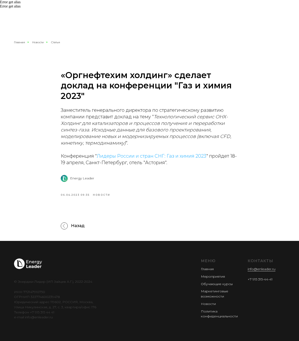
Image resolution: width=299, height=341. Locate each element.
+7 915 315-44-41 (260, 279)
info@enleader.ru (261, 269)
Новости (38, 42)
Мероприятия (213, 276)
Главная (19, 42)
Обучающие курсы (217, 284)
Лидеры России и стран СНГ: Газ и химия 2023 (151, 156)
